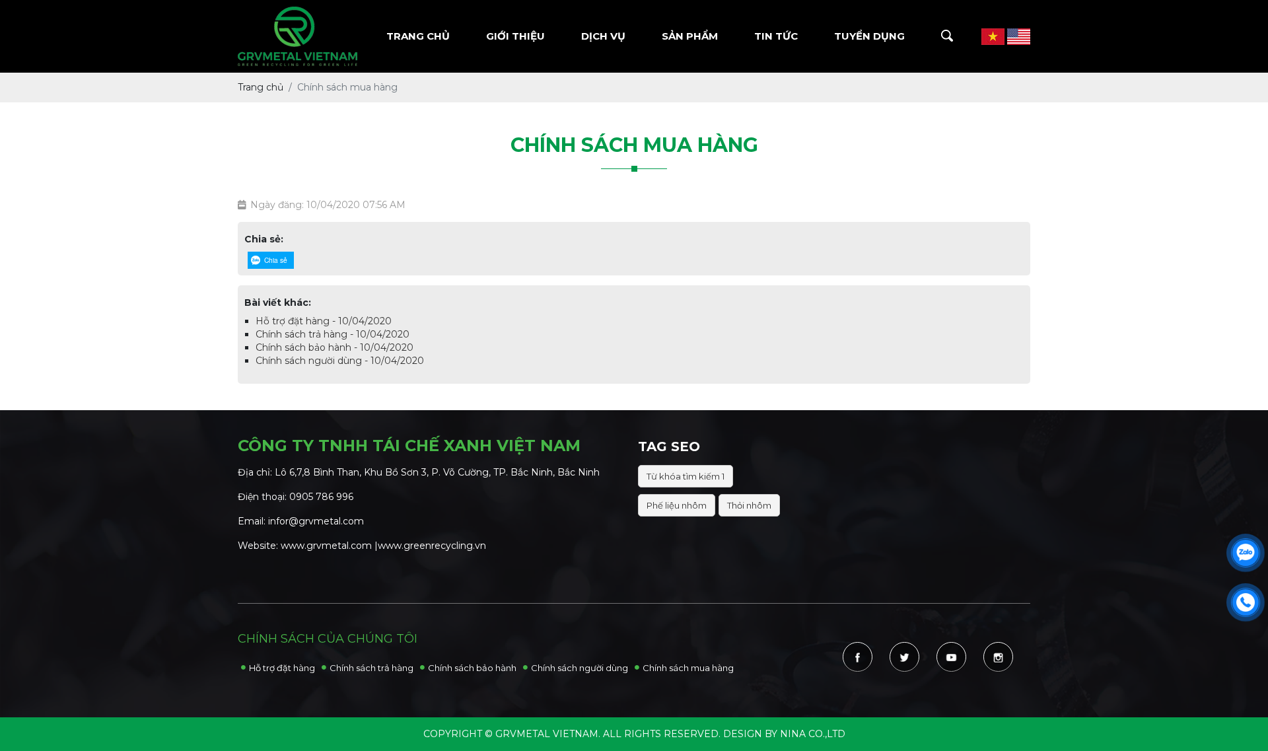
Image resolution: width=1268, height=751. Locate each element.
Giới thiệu (515, 36)
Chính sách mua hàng (688, 667)
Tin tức (776, 36)
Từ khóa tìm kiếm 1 (685, 476)
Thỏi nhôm (749, 505)
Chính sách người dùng (579, 667)
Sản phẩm (690, 36)
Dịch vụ (603, 36)
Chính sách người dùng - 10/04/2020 (340, 361)
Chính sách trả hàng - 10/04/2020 (332, 334)
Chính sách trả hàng (371, 667)
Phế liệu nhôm (677, 505)
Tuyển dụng (869, 36)
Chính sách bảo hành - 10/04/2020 (334, 347)
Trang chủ (418, 36)
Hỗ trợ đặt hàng (282, 667)
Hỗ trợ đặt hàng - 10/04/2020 (324, 321)
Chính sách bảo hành (472, 667)
